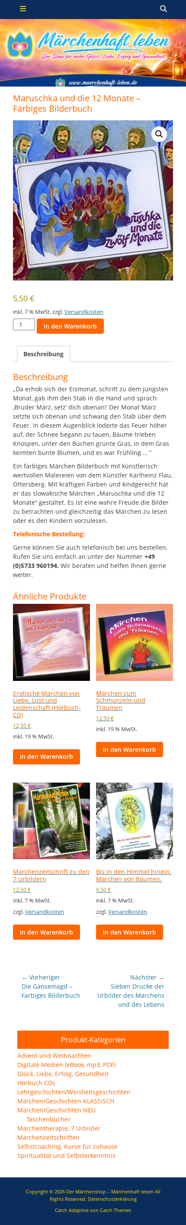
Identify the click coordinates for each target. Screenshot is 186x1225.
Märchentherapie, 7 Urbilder (58, 1128)
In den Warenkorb (70, 326)
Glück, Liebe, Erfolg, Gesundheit (63, 1074)
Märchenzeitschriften (48, 1137)
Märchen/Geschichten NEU (56, 1110)
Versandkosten (83, 312)
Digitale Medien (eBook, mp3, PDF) (66, 1065)
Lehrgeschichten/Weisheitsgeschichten (74, 1092)
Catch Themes (115, 1210)
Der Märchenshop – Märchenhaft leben (110, 1191)
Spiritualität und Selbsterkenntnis (66, 1155)
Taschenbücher (48, 1119)
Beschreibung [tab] (43, 354)
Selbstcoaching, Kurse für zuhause (67, 1146)
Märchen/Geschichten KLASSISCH (65, 1101)
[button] (159, 134)
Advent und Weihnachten (54, 1055)
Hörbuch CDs (36, 1083)
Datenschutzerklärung (112, 1199)
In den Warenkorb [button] (46, 756)
